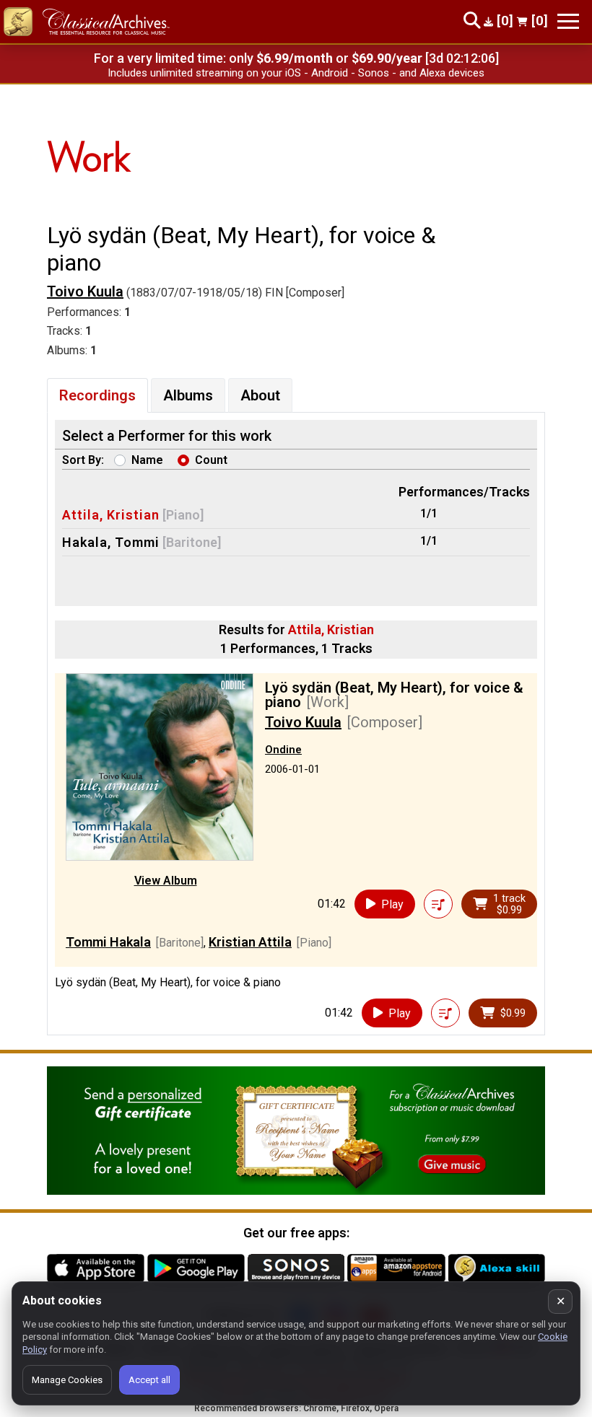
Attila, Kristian (111, 514)
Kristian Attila (250, 941)
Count (211, 460)
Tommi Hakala (108, 941)
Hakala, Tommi (111, 542)
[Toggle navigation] (568, 21)
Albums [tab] (188, 395)
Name (147, 460)
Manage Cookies (67, 1379)
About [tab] (260, 395)
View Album (165, 880)
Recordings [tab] (97, 395)
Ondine (283, 749)
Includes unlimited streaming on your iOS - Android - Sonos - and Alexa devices (296, 72)
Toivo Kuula (85, 291)
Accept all (149, 1379)
